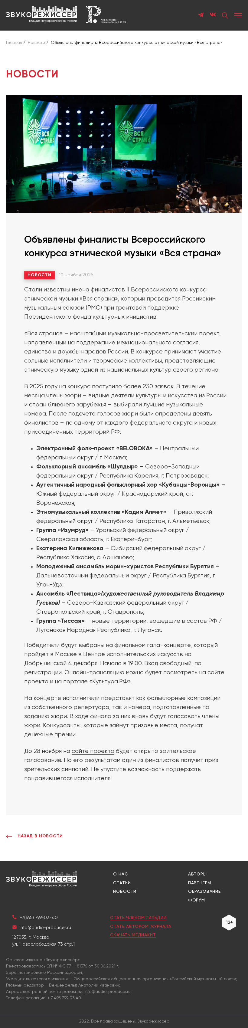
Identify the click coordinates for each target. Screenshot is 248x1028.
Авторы (197, 874)
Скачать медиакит (133, 935)
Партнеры (199, 883)
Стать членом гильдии (138, 918)
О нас (120, 874)
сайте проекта (93, 751)
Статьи (122, 883)
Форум (196, 900)
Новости (39, 275)
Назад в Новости (40, 836)
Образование (204, 891)
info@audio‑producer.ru (107, 992)
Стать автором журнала (140, 927)
